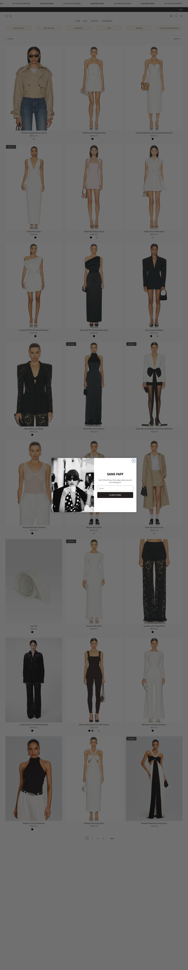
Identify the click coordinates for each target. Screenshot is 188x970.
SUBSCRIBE (115, 495)
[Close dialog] (134, 461)
